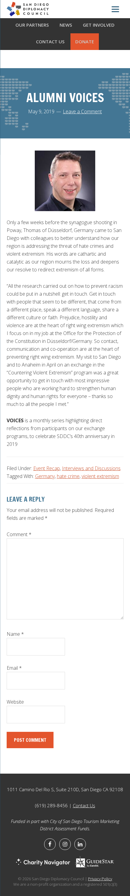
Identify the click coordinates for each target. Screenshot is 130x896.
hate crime (68, 476)
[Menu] (115, 10)
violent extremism (100, 476)
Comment (19, 534)
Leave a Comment (82, 111)
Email (14, 668)
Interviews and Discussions (91, 468)
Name (15, 634)
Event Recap (46, 468)
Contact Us (84, 805)
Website (15, 702)
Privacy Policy (100, 878)
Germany (45, 476)
